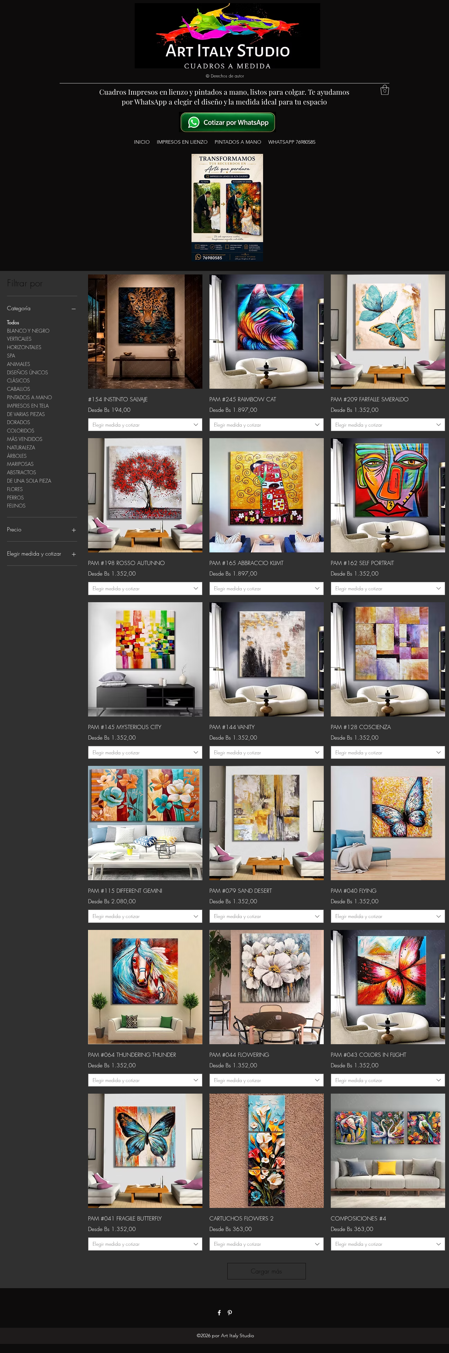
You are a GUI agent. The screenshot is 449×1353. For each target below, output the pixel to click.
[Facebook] (219, 1312)
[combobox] (145, 424)
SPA (11, 355)
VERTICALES (19, 338)
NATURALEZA (21, 447)
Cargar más (266, 1271)
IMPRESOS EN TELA (28, 405)
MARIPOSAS (20, 464)
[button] (385, 90)
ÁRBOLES (17, 456)
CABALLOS (18, 389)
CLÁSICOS (18, 380)
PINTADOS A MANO (29, 397)
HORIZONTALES (24, 347)
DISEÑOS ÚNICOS (27, 372)
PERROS (15, 497)
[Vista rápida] (145, 331)
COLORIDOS (20, 430)
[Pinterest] (229, 1312)
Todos (13, 322)
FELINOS (16, 505)
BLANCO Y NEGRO (28, 330)
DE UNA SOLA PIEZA (29, 480)
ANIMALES (18, 364)
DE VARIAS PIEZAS (26, 414)
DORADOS (18, 422)
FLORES (15, 489)
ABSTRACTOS (21, 472)
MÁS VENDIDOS (24, 439)
